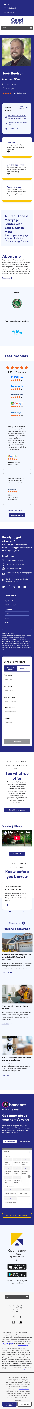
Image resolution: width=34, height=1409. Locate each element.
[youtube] (24, 588)
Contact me (17, 741)
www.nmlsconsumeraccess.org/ (16, 1369)
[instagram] (19, 588)
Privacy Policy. (24, 1389)
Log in (9, 4)
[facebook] (9, 588)
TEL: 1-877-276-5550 (8, 1343)
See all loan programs (17, 810)
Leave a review (17, 515)
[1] (14, 911)
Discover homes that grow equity (17, 1215)
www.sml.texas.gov (23, 1345)
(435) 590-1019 (14, 129)
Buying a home (10, 668)
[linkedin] (3, 588)
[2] (19, 911)
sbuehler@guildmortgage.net (18, 123)
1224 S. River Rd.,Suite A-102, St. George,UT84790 (17, 117)
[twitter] (14, 588)
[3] (24, 911)
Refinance (23, 669)
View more (17, 854)
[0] (10, 911)
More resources (14, 923)
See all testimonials (15, 510)
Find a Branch (11, 8)
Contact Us (10, 12)
